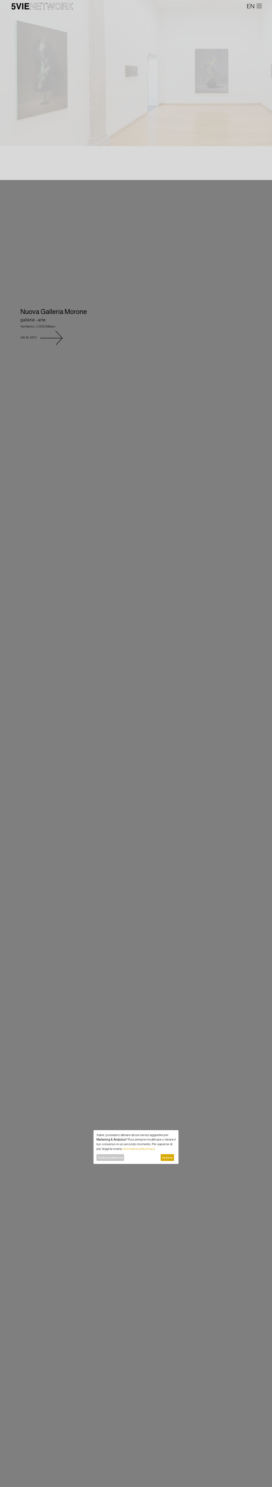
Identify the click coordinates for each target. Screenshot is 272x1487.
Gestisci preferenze (110, 1157)
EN (251, 6)
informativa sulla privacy (138, 1149)
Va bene (167, 1157)
